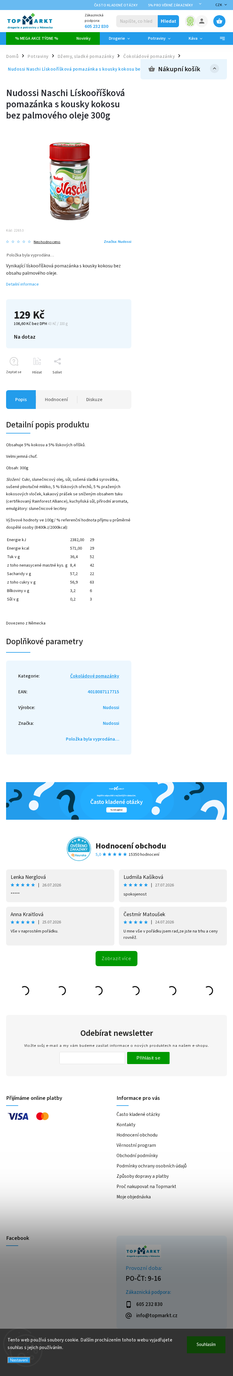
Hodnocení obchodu (131, 846)
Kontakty (125, 1124)
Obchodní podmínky (137, 1155)
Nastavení (19, 1360)
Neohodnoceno (47, 242)
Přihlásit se (148, 1057)
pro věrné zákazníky (170, 5)
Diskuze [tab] (94, 399)
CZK (218, 5)
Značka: (117, 241)
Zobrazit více (116, 958)
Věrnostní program (136, 1145)
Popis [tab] (21, 399)
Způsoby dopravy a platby (142, 1176)
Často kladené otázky (116, 5)
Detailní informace (22, 284)
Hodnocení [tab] (56, 399)
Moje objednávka (133, 1197)
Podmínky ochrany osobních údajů (151, 1166)
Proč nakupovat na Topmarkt (146, 1186)
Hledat (168, 21)
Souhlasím (206, 1344)
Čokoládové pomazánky (94, 676)
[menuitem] (36, 38)
